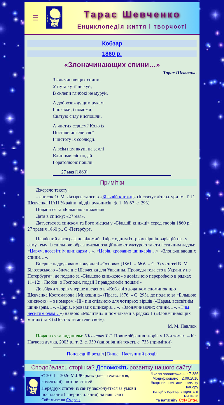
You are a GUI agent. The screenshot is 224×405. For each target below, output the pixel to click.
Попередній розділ (85, 353)
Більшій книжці (118, 196)
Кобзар (112, 43)
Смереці (73, 400)
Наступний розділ (140, 353)
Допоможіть (112, 367)
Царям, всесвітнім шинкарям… (61, 251)
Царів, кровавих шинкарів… (127, 251)
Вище (112, 353)
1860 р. (112, 53)
